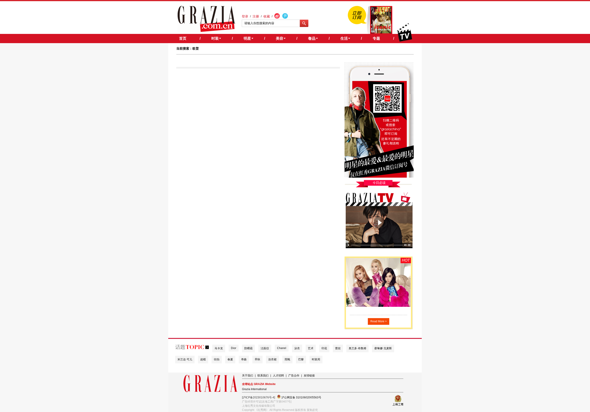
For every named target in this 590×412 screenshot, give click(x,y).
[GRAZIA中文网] (206, 19)
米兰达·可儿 (184, 359)
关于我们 (247, 375)
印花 (324, 348)
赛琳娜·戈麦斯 (383, 348)
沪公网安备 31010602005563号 (301, 397)
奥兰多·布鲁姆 (357, 348)
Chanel (281, 348)
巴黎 (301, 359)
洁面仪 (265, 348)
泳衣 (297, 348)
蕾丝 (338, 348)
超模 (203, 359)
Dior (233, 348)
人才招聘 (278, 375)
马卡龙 (219, 348)
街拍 (216, 359)
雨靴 (287, 359)
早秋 (257, 359)
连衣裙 (272, 359)
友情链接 (309, 375)
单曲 (244, 359)
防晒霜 (248, 348)
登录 (245, 16)
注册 (256, 16)
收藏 (266, 16)
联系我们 (262, 375)
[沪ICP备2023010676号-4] (258, 397)
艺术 (310, 348)
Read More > (378, 321)
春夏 (230, 359)
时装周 (316, 359)
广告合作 (293, 375)
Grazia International (254, 389)
